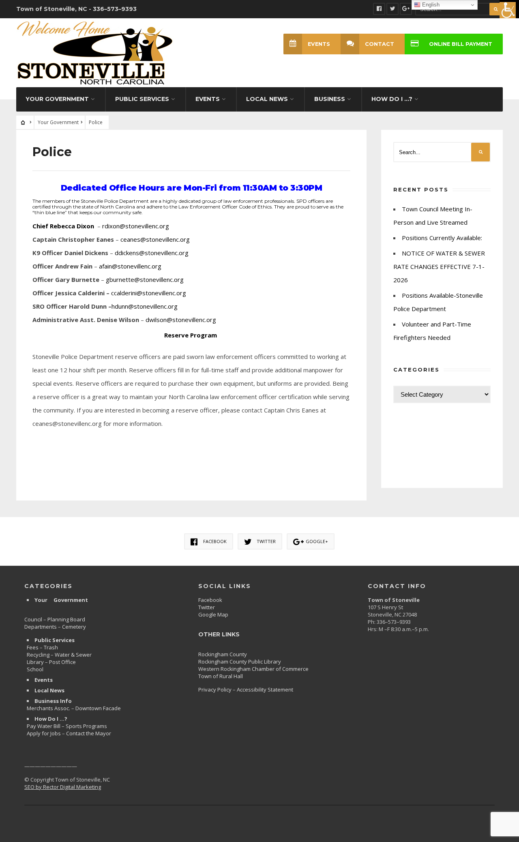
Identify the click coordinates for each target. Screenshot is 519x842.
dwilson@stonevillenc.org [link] (181, 320)
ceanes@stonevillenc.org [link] (155, 239)
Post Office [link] (62, 662)
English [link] (430, 5)
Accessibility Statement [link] (265, 689)
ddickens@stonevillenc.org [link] (152, 253)
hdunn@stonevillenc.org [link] (145, 306)
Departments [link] (40, 626)
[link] (509, 9)
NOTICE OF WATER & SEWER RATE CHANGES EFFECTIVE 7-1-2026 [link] (439, 266)
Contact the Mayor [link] (88, 733)
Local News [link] (267, 99)
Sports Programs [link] (86, 726)
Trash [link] (51, 647)
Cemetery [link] (74, 626)
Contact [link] (379, 44)
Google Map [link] (213, 614)
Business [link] (329, 99)
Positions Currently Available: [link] (442, 238)
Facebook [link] (210, 600)
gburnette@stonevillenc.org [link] (145, 279)
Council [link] (33, 619)
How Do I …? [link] (391, 99)
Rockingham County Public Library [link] (239, 661)
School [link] (35, 669)
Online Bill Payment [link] (460, 44)
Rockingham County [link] (222, 654)
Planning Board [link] (66, 619)
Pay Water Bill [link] (43, 726)
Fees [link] (33, 647)
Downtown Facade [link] (98, 708)
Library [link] (35, 662)
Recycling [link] (38, 654)
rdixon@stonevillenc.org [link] (135, 226)
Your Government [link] (57, 99)
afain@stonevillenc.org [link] (130, 266)
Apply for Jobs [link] (44, 733)
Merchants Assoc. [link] (49, 708)
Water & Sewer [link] (73, 654)
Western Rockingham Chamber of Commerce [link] (253, 668)
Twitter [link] (206, 607)
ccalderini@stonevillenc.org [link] (148, 293)
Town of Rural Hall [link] (220, 676)
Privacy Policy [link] (215, 689)
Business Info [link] (53, 701)
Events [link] (207, 99)
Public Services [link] (142, 99)
